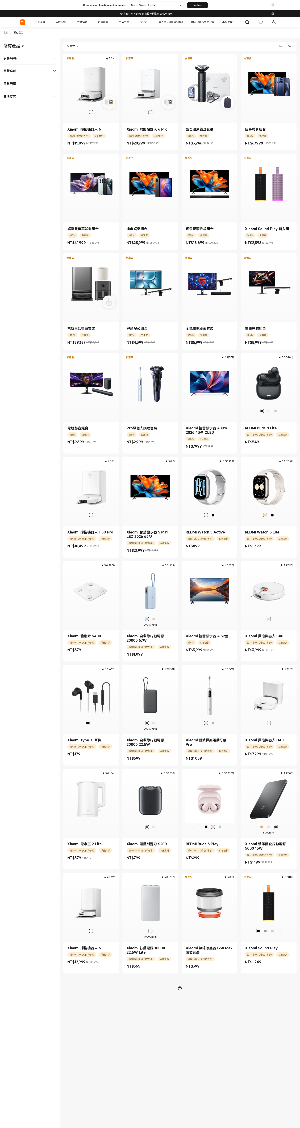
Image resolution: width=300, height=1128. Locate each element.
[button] (273, 5)
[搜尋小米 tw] (247, 22)
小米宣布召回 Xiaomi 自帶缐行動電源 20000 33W (145, 13)
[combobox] (71, 46)
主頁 (5, 32)
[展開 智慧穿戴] (89, 22)
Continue (197, 5)
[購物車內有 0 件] (260, 22)
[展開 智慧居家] (110, 22)
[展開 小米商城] (47, 22)
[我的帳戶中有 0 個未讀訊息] (273, 22)
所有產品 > (13, 46)
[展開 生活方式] (131, 22)
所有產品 (18, 32)
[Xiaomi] (22, 22)
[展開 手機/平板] (68, 22)
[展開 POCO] (149, 22)
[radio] (91, 112)
